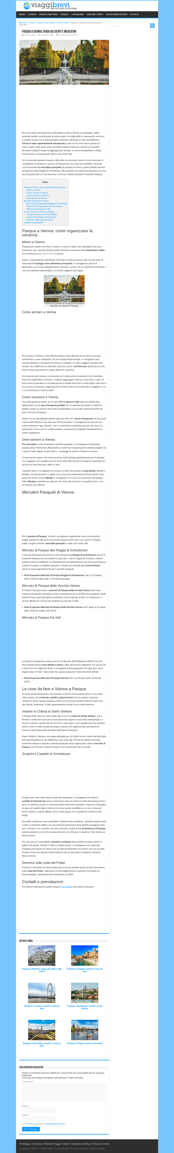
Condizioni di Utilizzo (81, 1144)
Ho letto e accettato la (45, 1124)
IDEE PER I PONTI (95, 14)
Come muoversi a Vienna (38, 195)
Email (25, 1115)
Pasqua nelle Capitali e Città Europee (53, 23)
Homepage (24, 1144)
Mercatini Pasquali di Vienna (36, 201)
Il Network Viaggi (52, 1144)
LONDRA (32, 14)
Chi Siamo (37, 1144)
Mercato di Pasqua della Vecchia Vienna (44, 206)
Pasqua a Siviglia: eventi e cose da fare (84, 970)
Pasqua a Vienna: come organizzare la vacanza (45, 187)
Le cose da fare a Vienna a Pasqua (39, 211)
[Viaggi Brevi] (53, 5)
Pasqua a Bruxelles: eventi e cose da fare (42, 1044)
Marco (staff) (29, 35)
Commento (28, 1081)
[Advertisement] (64, 108)
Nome (25, 1106)
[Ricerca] (152, 25)
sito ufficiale (67, 887)
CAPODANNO (78, 14)
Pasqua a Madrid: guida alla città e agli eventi (41, 970)
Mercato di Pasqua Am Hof (38, 209)
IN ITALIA (134, 14)
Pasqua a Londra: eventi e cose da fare (42, 1007)
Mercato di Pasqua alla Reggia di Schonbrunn (47, 203)
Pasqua (32, 23)
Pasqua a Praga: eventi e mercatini (84, 1043)
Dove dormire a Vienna (37, 198)
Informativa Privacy (55, 1124)
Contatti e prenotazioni (33, 222)
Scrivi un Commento (68, 35)
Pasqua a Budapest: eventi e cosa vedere (84, 1007)
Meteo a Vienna (33, 190)
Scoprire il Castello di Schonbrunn (41, 217)
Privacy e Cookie (101, 1144)
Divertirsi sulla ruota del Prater (40, 220)
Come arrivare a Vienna (37, 193)
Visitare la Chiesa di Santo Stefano (42, 214)
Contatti (65, 1144)
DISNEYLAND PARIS (48, 14)
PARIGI (22, 14)
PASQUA (65, 14)
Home (24, 23)
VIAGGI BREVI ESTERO (116, 14)
